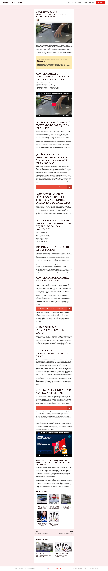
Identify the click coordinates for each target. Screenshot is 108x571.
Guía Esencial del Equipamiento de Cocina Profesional (43, 555)
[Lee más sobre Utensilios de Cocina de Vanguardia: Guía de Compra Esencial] (63, 547)
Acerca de (74, 2)
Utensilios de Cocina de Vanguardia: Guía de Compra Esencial (62, 555)
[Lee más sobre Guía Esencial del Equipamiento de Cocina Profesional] (44, 547)
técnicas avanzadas (47, 558)
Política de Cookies (94, 568)
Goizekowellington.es (12, 2)
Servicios (79, 2)
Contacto (85, 2)
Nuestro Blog (91, 2)
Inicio (69, 2)
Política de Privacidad (77, 568)
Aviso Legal (86, 568)
